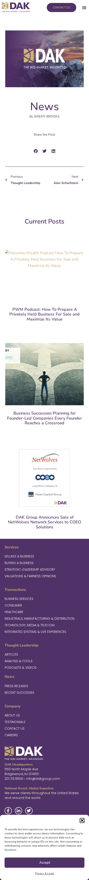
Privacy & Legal (44, 873)
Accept (44, 862)
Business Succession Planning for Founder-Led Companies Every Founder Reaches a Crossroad (44, 418)
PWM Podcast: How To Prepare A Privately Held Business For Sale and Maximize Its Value (44, 314)
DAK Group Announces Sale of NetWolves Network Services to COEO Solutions (44, 522)
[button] (82, 820)
